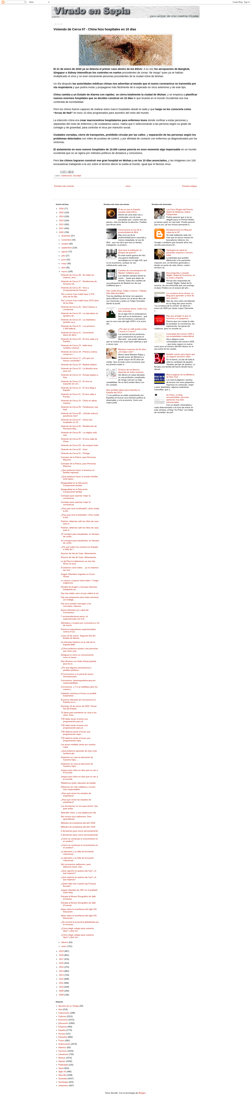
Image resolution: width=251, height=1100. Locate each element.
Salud (61, 1068)
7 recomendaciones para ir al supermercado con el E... (74, 617)
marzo (64, 271)
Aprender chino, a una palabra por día (78, 812)
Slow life (62, 1075)
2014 (61, 971)
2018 (61, 955)
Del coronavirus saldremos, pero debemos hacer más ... (76, 865)
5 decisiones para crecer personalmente (79, 831)
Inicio (128, 186)
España (61, 1030)
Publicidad (63, 1065)
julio (63, 255)
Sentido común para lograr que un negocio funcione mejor (180, 355)
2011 (61, 983)
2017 (61, 959)
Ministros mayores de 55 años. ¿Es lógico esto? (132, 350)
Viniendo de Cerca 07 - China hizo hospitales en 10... (76, 421)
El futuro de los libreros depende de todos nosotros (131, 370)
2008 (61, 995)
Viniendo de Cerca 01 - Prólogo (75, 453)
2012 (61, 979)
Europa (61, 1033)
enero (64, 946)
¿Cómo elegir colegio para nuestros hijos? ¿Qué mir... (77, 929)
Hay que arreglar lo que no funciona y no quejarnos (178, 317)
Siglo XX (62, 1071)
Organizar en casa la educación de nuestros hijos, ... (77, 758)
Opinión (62, 1061)
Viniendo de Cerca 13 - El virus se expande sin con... (76, 382)
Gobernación (66, 176)
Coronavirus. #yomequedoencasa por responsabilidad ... (78, 681)
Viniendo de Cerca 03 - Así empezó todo (79, 445)
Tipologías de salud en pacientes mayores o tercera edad (179, 252)
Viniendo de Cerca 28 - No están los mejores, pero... (77, 276)
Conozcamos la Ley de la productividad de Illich (129, 231)
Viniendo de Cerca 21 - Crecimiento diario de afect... (77, 333)
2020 (61, 232)
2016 (61, 963)
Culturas (62, 1016)
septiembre (66, 247)
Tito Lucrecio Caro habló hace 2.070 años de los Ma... (77, 295)
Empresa (62, 1026)
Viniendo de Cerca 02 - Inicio (74, 449)
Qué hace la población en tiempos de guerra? (130, 251)
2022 (61, 224)
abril (63, 267)
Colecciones (64, 1013)
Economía (63, 1020)
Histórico (62, 1047)
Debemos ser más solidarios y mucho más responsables (78, 788)
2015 (61, 967)
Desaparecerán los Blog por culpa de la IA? (179, 231)
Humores (62, 1051)
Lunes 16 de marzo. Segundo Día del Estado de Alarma (78, 637)
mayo (64, 263)
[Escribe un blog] (64, 172)
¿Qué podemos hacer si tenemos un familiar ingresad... (78, 471)
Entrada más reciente (64, 186)
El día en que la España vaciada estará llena (129, 210)
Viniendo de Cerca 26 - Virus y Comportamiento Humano (75, 289)
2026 (61, 208)
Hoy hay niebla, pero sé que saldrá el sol (79, 593)
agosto (64, 251)
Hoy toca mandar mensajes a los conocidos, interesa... (76, 604)
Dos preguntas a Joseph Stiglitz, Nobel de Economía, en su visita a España (180, 275)
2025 (61, 212)
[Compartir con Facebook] (69, 172)
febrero (65, 942)
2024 (61, 216)
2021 (61, 228)
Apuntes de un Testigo (68, 1006)
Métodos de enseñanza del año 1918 (78, 823)
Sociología (63, 1082)
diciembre (66, 236)
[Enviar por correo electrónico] (61, 172)
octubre (65, 244)
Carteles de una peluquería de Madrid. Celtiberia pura (132, 271)
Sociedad (77, 176)
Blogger (142, 1093)
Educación (63, 1023)
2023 (61, 220)
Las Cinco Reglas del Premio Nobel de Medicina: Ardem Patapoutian (179, 212)
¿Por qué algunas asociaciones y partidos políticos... (76, 668)
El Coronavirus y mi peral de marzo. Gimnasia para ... (77, 675)
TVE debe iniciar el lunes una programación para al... (74, 720)
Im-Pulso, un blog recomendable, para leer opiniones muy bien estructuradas (177, 398)
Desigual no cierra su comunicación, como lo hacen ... (77, 656)
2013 (61, 975)
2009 (61, 991)
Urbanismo (63, 1085)
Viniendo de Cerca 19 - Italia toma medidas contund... (76, 346)
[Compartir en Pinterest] (72, 172)
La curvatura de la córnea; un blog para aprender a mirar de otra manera (180, 295)
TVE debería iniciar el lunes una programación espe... (75, 733)
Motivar (61, 1058)
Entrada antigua (189, 186)
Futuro (61, 1040)
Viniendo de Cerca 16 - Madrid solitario (79, 364)
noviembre (66, 240)
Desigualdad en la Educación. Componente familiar (74, 484)
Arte (60, 1009)
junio (63, 259)
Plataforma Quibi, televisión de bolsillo (78, 783)
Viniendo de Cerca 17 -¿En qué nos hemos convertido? (77, 359)
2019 (61, 951)
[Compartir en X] (67, 172)
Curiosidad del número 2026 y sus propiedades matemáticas (180, 335)
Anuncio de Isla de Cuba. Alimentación (78, 553)
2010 (61, 987)
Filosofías (62, 1037)
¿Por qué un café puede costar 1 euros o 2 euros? (132, 330)
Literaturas (63, 1054)
